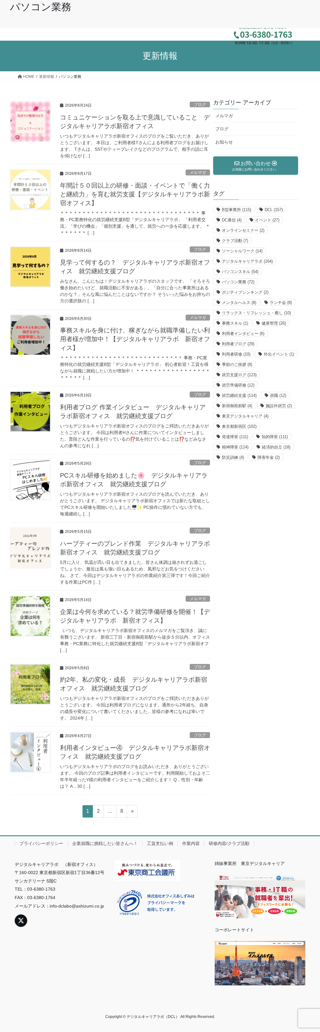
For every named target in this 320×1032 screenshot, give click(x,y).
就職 (278, 395)
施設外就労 (279, 405)
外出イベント (279, 354)
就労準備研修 (238, 385)
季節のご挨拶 (237, 364)
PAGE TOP (306, 995)
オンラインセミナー (243, 230)
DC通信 (232, 220)
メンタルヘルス (239, 302)
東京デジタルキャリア (245, 416)
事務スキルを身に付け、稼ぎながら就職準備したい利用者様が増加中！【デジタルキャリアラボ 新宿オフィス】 (135, 339)
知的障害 (275, 436)
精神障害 (235, 447)
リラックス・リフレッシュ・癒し (256, 313)
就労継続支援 (239, 395)
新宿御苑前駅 (237, 405)
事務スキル (235, 323)
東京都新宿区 (239, 426)
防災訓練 (233, 457)
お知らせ (224, 141)
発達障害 (235, 436)
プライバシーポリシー (41, 843)
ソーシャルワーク (242, 251)
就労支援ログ (239, 374)
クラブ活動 (235, 240)
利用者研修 (236, 354)
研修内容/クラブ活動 (229, 843)
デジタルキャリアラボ (247, 261)
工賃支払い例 (160, 843)
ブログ (200, 104)
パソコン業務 (238, 282)
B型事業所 (236, 209)
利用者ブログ (238, 343)
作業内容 (191, 843)
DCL (274, 209)
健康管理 (274, 323)
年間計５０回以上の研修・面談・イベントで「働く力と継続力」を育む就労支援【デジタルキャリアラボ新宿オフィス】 (135, 194)
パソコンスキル (240, 271)
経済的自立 (276, 447)
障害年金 (269, 457)
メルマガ (198, 172)
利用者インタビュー (243, 333)
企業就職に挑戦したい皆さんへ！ (105, 843)
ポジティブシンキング (245, 292)
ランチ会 (281, 302)
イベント (267, 220)
